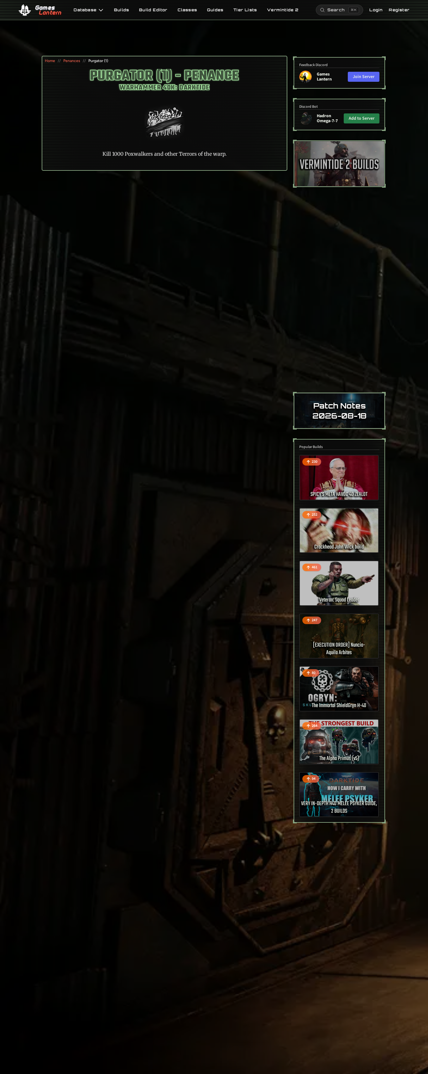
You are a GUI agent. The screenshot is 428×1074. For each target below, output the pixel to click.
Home (50, 61)
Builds (121, 10)
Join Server (363, 77)
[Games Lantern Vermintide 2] (339, 163)
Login (376, 10)
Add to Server (361, 118)
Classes (187, 10)
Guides (215, 10)
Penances (71, 61)
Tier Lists (245, 10)
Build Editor (153, 10)
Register (399, 10)
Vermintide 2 (283, 10)
